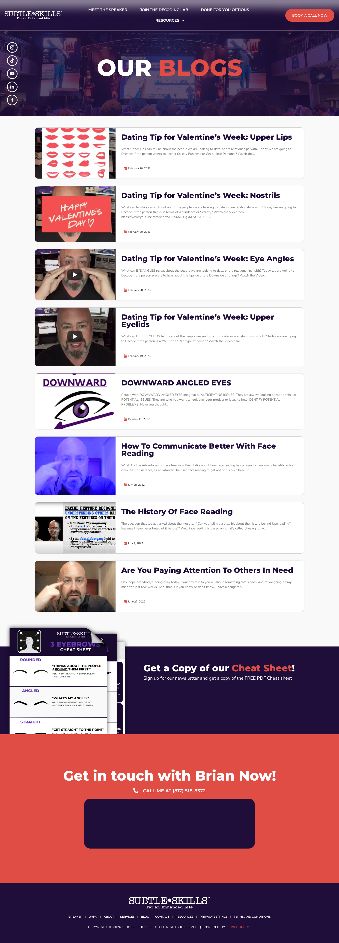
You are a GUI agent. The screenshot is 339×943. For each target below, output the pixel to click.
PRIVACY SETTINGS (214, 916)
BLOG (145, 916)
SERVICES (127, 916)
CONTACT (162, 916)
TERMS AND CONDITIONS (252, 916)
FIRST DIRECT (239, 927)
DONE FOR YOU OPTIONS (225, 10)
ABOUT (109, 916)
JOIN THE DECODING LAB (164, 10)
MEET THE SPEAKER (107, 10)
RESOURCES (167, 20)
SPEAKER (75, 916)
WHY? (93, 916)
